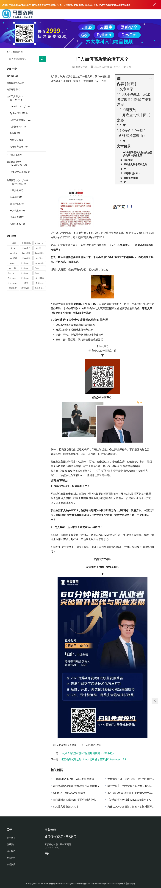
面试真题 (11, 161)
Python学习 (26, 268)
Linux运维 (26, 258)
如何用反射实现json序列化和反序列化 (74, 799)
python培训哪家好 (40, 263)
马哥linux (40, 283)
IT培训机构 (26, 243)
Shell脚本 (40, 278)
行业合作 (14, 217)
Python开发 (15, 113)
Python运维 (13, 278)
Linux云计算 (16, 106)
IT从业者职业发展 (92, 744)
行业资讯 (11, 154)
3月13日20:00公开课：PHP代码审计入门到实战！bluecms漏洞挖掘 (130, 792)
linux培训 (26, 253)
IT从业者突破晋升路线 (65, 744)
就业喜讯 (14, 203)
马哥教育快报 (16, 146)
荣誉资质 (11, 864)
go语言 (13, 243)
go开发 (13, 99)
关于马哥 (11, 89)
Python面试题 (17, 171)
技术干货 (11, 96)
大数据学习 (15, 126)
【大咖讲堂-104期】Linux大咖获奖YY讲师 (130, 799)
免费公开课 (81, 66)
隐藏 (130, 84)
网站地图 (131, 883)
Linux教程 (13, 258)
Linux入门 (26, 248)
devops (10, 75)
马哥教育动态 (13, 180)
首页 (8, 51)
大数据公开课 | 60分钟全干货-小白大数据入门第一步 (130, 778)
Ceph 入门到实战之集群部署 (69, 792)
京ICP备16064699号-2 (97, 883)
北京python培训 (13, 283)
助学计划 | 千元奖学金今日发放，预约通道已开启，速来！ (130, 785)
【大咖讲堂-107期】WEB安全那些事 (73, 778)
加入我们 (11, 851)
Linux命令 (13, 253)
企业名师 (14, 197)
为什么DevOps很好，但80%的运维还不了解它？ (130, 806)
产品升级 (14, 190)
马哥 (26, 283)
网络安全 (14, 139)
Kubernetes (40, 243)
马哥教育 (13, 288)
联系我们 (11, 844)
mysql (12, 263)
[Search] (42, 59)
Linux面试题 (16, 165)
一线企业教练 (16, 183)
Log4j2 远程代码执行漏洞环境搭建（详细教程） (88, 753)
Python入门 (26, 263)
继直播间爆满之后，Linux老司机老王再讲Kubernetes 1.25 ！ (95, 759)
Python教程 (13, 273)
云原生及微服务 (17, 119)
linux (13, 248)
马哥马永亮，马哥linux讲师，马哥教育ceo (40, 288)
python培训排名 (13, 268)
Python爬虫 (26, 273)
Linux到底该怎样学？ (40, 248)
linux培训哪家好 (40, 253)
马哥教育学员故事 (27, 288)
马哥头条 (14, 223)
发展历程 (11, 857)
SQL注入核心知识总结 (65, 806)
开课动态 (14, 210)
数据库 (13, 133)
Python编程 (40, 273)
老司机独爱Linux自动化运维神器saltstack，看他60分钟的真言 (76, 785)
